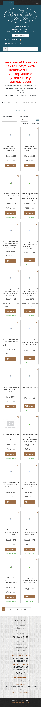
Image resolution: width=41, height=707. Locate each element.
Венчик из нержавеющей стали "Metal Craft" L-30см (11, 580)
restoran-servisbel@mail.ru (20, 29)
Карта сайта (20, 631)
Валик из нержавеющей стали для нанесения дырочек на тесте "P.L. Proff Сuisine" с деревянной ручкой (11, 244)
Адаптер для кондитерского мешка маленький (29, 148)
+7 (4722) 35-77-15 (20, 26)
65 (25, 609)
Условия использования (20, 703)
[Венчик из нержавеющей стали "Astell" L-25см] (11, 519)
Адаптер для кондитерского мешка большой (10, 148)
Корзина (20, 644)
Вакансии (20, 634)
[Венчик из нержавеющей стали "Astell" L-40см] (29, 519)
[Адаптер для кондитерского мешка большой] (11, 135)
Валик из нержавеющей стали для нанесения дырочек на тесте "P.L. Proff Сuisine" (29, 197)
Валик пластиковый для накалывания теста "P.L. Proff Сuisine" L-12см (30, 342)
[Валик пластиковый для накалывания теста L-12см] (11, 376)
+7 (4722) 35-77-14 (20, 661)
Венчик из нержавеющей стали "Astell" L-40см (30, 532)
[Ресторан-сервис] (20, 15)
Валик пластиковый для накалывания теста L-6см (11, 437)
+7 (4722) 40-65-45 (20, 667)
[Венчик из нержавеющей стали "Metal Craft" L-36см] (29, 567)
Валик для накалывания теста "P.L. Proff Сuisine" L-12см (11, 196)
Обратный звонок (20, 36)
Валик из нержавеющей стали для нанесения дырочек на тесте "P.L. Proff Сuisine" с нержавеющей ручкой (11, 292)
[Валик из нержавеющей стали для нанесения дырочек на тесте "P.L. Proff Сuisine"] (29, 183)
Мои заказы (20, 642)
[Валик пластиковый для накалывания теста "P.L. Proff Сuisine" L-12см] (29, 329)
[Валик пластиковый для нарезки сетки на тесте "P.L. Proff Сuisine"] (11, 472)
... (21, 609)
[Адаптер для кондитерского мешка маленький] (29, 135)
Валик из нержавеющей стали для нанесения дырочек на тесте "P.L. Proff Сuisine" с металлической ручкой (29, 245)
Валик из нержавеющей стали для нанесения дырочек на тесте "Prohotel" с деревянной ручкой (11, 342)
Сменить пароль (20, 647)
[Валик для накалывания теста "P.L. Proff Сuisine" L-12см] (11, 183)
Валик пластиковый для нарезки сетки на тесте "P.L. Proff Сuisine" (11, 484)
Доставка (20, 628)
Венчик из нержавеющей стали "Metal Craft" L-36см (30, 580)
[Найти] (5, 49)
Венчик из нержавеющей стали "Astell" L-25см (11, 532)
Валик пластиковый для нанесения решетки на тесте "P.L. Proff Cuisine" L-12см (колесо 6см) (30, 438)
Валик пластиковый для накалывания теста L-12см (11, 389)
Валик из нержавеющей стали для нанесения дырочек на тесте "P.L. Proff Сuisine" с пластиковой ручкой (29, 292)
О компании (20, 625)
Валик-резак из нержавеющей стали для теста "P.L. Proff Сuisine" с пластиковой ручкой (29, 485)
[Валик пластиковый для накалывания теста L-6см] (11, 424)
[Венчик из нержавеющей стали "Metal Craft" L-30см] (11, 567)
